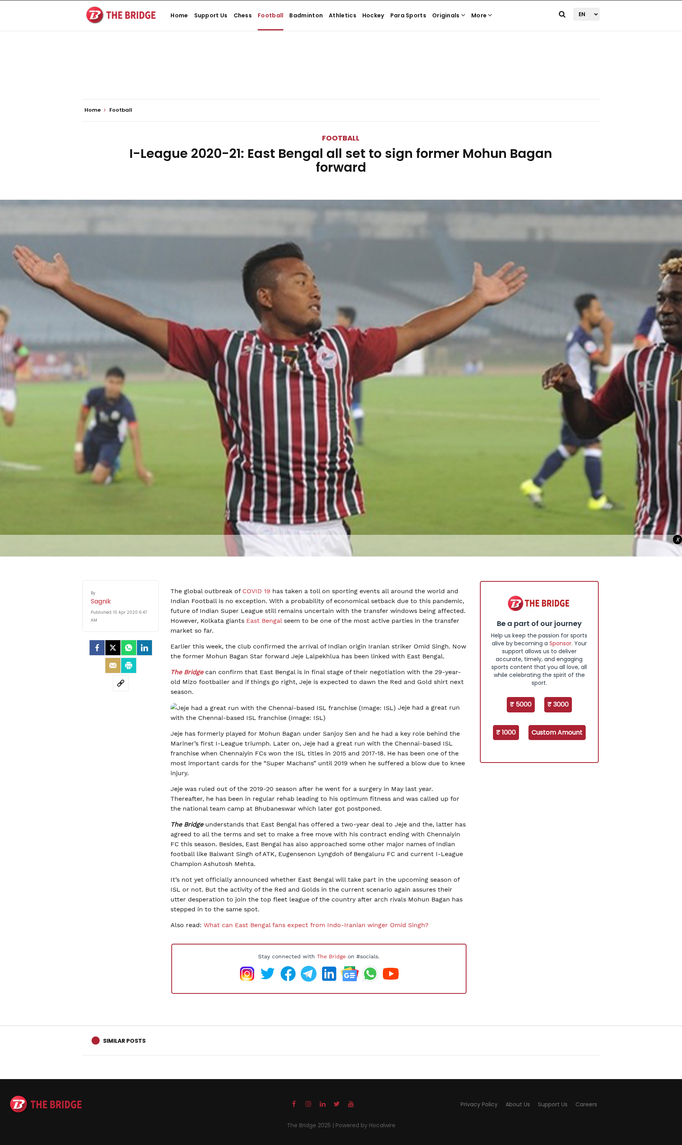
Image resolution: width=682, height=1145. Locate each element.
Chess (243, 15)
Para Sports (408, 15)
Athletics (342, 15)
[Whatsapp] (129, 648)
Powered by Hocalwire (365, 1125)
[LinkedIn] (144, 648)
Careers (586, 1104)
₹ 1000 (506, 732)
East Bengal (264, 620)
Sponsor (560, 643)
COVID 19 (256, 591)
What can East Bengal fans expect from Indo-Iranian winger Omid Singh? (316, 925)
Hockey (373, 15)
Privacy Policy (479, 1104)
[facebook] (97, 648)
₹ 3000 (558, 704)
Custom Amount (557, 732)
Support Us (211, 15)
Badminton (306, 15)
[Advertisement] (341, 75)
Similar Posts (124, 1041)
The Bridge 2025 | (311, 1125)
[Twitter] (113, 648)
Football (270, 15)
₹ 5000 (521, 704)
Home (179, 15)
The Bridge (331, 956)
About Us (518, 1104)
